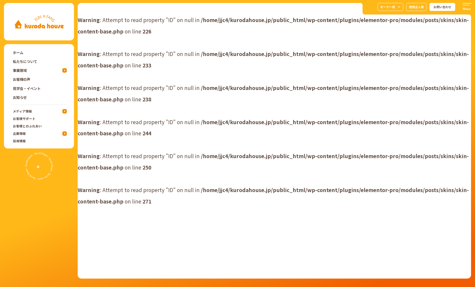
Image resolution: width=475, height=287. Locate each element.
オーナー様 (387, 7)
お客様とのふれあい (27, 126)
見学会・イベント (27, 88)
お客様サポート (24, 118)
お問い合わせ (442, 7)
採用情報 (19, 141)
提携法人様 (416, 7)
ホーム (18, 52)
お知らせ (20, 97)
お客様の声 (21, 79)
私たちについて (25, 61)
